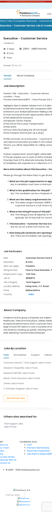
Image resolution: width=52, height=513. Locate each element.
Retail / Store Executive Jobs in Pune (22, 378)
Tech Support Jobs (13, 423)
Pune (9, 57)
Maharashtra (33, 290)
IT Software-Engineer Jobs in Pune (21, 388)
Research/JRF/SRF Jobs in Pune (19, 373)
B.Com (10, 53)
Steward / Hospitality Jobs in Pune (21, 367)
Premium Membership (38, 447)
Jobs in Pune (10, 426)
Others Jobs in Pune (14, 383)
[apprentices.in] (23, 504)
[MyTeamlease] (23, 501)
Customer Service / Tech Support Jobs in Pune (27, 362)
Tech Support (33, 282)
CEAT (29, 444)
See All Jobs (16, 398)
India (31, 294)
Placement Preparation (38, 450)
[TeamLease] (23, 498)
